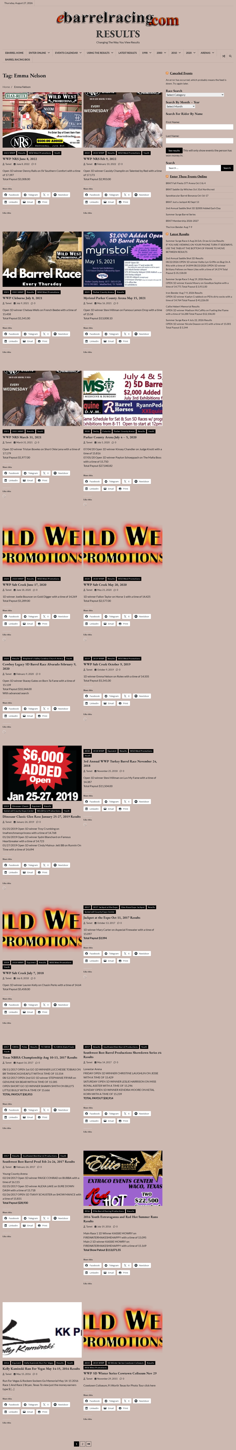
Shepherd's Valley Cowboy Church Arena (43, 658)
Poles (24, 1047)
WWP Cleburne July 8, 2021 (22, 298)
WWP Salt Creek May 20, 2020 (105, 584)
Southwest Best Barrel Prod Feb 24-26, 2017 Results (39, 1161)
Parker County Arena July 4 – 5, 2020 (109, 437)
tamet (8, 164)
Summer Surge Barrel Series (181, 214)
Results (22, 153)
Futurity (106, 431)
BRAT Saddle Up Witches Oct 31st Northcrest (190, 189)
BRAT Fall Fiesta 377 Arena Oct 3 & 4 (186, 183)
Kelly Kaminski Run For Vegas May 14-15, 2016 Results (41, 1368)
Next (88, 1444)
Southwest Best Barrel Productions (120, 1047)
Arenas (205, 52)
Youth (57, 153)
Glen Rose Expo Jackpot (133, 907)
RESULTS (118, 33)
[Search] (230, 56)
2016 (87, 1211)
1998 (145, 52)
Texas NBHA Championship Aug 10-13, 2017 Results (40, 1057)
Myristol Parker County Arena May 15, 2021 (114, 298)
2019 (87, 658)
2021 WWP (17, 292)
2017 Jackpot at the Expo (105, 907)
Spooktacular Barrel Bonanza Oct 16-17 (187, 195)
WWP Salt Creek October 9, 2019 (106, 664)
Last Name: (172, 135)
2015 (87, 1363)
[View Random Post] (223, 56)
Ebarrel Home (14, 52)
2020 (189, 52)
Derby (96, 431)
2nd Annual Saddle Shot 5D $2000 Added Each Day (193, 208)
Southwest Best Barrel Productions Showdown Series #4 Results (122, 1054)
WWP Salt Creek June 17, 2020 (24, 584)
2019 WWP (98, 658)
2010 (174, 52)
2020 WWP (17, 578)
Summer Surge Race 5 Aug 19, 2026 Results (189, 279)
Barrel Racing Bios (17, 59)
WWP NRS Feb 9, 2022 (99, 159)
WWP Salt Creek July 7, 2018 (23, 973)
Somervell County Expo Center (19, 811)
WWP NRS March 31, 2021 (22, 437)
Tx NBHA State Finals (64, 1047)
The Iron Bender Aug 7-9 (179, 227)
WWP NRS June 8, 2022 (20, 159)
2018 (87, 751)
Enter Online (37, 52)
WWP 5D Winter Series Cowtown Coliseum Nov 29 (120, 1373)
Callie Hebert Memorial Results (183, 306)
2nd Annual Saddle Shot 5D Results (184, 258)
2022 (87, 153)
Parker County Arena (103, 292)
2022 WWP (9, 153)
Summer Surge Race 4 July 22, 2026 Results (189, 320)
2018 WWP (98, 751)
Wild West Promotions (40, 153)
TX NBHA (45, 1047)
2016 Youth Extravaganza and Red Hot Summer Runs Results (120, 1219)
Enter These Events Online (188, 177)
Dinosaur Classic (20, 806)
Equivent (36, 806)
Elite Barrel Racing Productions (108, 1211)
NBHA (15, 1047)
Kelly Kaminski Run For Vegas (38, 1363)
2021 (6, 292)
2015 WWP (98, 1363)
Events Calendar (66, 52)
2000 (159, 52)
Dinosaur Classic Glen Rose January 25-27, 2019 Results (42, 816)
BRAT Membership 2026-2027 (182, 220)
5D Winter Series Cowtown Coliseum (126, 1363)
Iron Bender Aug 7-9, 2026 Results (184, 292)
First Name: (173, 122)
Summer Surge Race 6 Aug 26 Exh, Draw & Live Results (195, 240)
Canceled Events (181, 73)
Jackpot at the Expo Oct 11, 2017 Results (111, 917)
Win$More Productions (48, 811)
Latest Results (128, 52)
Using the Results (98, 52)
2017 (87, 907)
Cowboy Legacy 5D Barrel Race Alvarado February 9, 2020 (39, 666)
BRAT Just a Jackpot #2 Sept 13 (182, 201)
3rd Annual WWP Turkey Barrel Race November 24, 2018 (120, 763)
